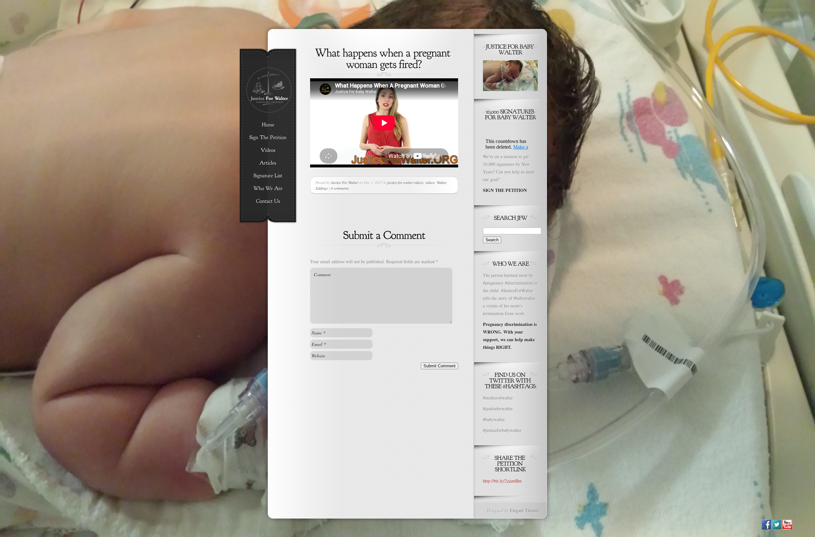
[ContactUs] (268, 201)
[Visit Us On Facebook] (766, 528)
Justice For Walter (344, 182)
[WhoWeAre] (268, 188)
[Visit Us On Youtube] (787, 528)
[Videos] (268, 150)
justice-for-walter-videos (405, 182)
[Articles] (268, 163)
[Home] (268, 125)
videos (430, 182)
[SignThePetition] (268, 137)
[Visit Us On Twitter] (776, 528)
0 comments (340, 188)
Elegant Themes (524, 510)
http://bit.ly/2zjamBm (502, 481)
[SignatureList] (268, 176)
